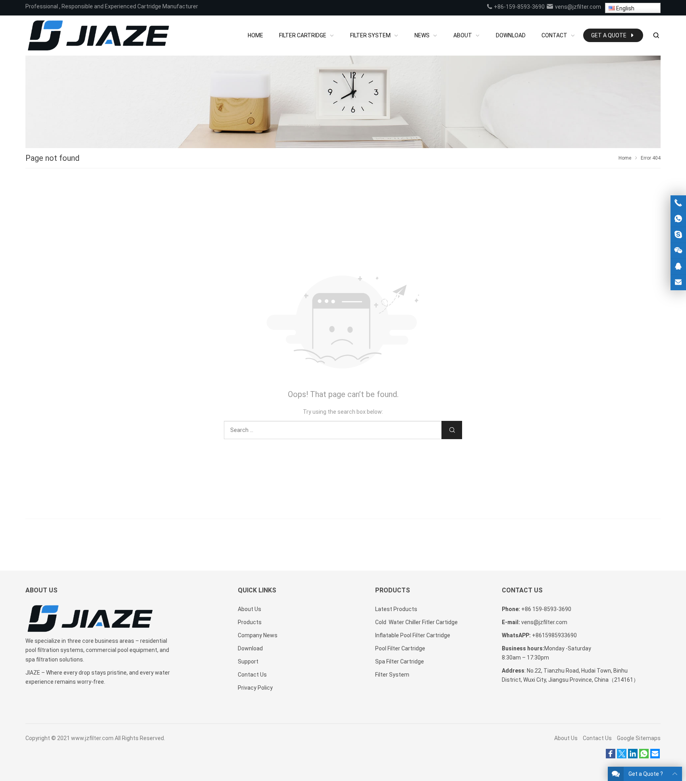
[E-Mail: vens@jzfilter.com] (678, 282)
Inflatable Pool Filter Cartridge (412, 635)
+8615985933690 (554, 635)
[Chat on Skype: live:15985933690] (678, 235)
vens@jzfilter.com (577, 7)
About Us (249, 609)
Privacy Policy (255, 688)
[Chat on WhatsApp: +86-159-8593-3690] (678, 219)
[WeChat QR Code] (678, 250)
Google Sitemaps (639, 738)
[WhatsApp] (643, 756)
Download (250, 648)
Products (250, 622)
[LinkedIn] (632, 756)
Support (248, 661)
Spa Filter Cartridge (399, 661)
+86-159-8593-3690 (519, 7)
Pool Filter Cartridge (400, 648)
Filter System (392, 674)
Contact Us (252, 674)
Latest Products (396, 609)
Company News (257, 635)
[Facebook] (610, 756)
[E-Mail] (655, 756)
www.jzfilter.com (92, 738)
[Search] (656, 35)
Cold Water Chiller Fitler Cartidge (416, 622)
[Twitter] (621, 756)
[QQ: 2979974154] (678, 266)
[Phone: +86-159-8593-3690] (678, 203)
